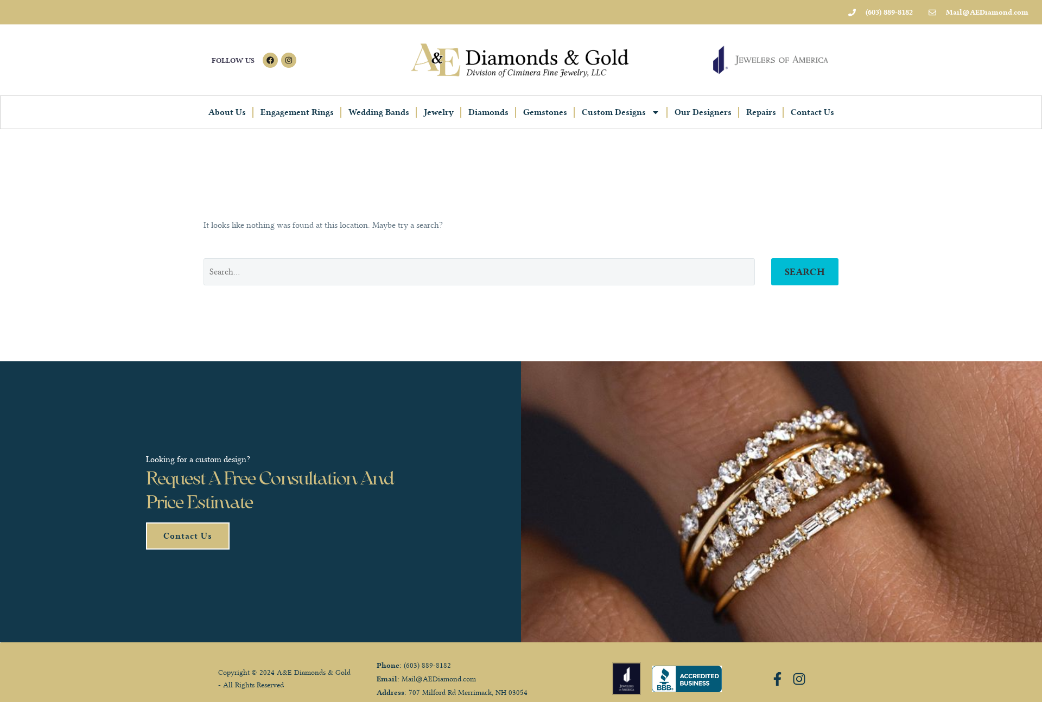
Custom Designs (614, 112)
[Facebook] (270, 60)
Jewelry (439, 112)
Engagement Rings (297, 112)
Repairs (761, 112)
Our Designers (703, 112)
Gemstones (545, 112)
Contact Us (812, 112)
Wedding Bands (378, 112)
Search (805, 271)
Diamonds (488, 112)
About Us (227, 112)
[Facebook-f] (777, 679)
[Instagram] (288, 60)
